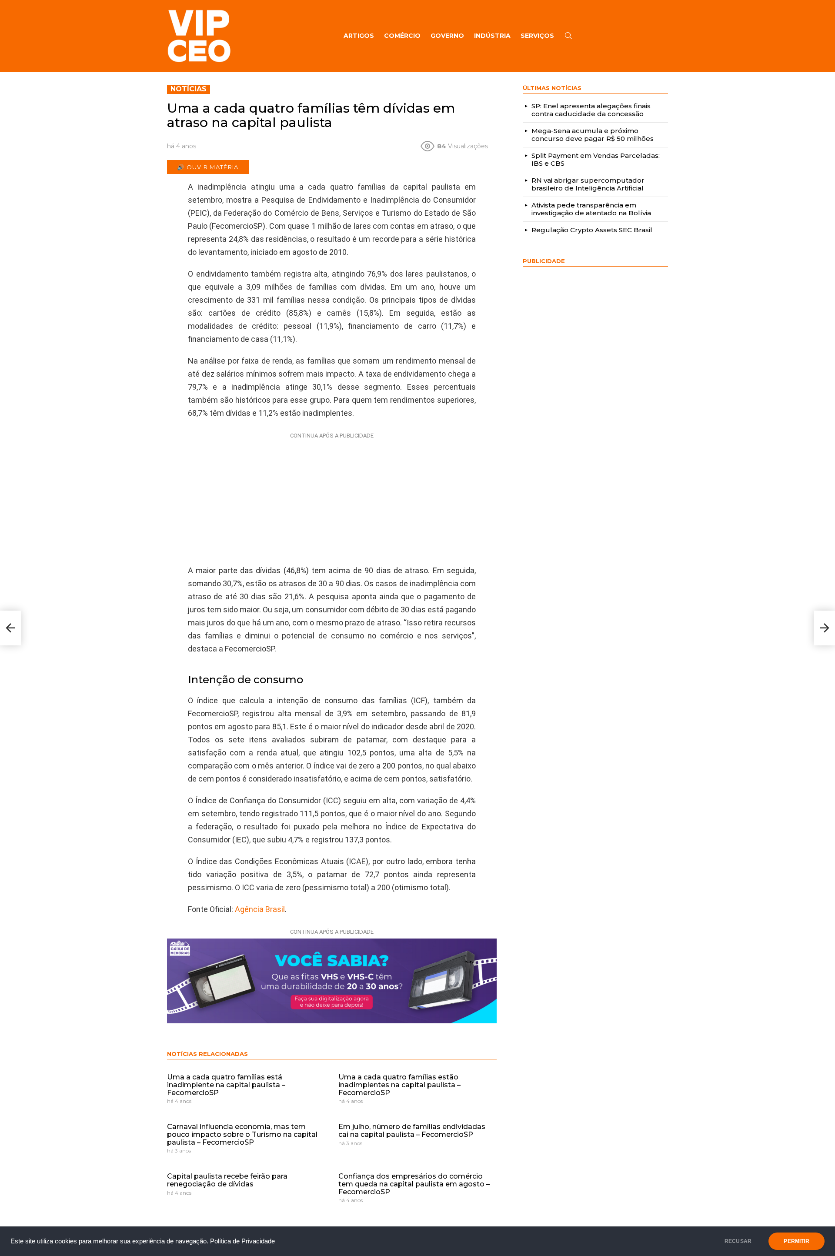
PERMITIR (796, 1241)
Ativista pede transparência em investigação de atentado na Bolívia (591, 209)
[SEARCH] (568, 36)
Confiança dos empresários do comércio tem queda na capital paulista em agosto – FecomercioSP (414, 1184)
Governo (447, 36)
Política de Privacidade (242, 1241)
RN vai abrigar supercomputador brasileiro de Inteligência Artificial (588, 184)
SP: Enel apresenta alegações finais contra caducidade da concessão (591, 110)
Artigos (359, 36)
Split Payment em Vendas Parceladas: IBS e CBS (595, 159)
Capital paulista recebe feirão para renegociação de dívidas (227, 1180)
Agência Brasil (260, 909)
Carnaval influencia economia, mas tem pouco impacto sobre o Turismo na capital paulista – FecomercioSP (242, 1134)
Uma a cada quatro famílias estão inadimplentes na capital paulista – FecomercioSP (399, 1084)
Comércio (402, 36)
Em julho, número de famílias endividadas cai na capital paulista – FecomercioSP (411, 1130)
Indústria (492, 36)
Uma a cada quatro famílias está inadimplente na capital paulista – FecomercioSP (226, 1084)
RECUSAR (738, 1241)
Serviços (537, 36)
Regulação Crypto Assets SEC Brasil (591, 230)
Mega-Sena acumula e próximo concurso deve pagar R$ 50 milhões (592, 135)
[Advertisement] (332, 496)
